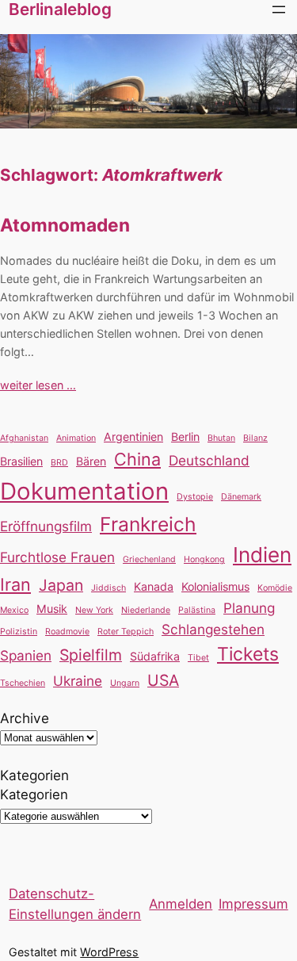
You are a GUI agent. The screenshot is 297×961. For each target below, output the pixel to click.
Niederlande (145, 610)
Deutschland (209, 460)
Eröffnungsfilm (46, 526)
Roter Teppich (125, 631)
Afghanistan (24, 438)
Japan (61, 585)
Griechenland (149, 559)
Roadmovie (67, 631)
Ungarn (124, 683)
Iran (15, 584)
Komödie (274, 588)
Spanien (25, 655)
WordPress (109, 952)
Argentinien (133, 436)
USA (163, 680)
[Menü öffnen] (278, 9)
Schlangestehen (213, 629)
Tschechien (22, 683)
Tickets (248, 654)
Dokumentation (84, 491)
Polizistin (18, 631)
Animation (76, 438)
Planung (249, 607)
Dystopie (195, 497)
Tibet (198, 658)
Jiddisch (108, 588)
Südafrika (155, 656)
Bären (91, 461)
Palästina (196, 610)
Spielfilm (90, 654)
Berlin (185, 436)
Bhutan (221, 438)
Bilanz (255, 438)
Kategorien (34, 794)
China (137, 459)
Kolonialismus (215, 586)
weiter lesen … (38, 385)
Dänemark (241, 497)
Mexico (14, 610)
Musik (51, 608)
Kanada (153, 586)
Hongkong (204, 559)
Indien (262, 554)
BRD (59, 463)
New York (94, 610)
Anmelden (180, 904)
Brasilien (21, 461)
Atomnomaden (65, 224)
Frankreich (148, 524)
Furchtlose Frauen (57, 557)
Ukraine (77, 680)
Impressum (253, 904)
